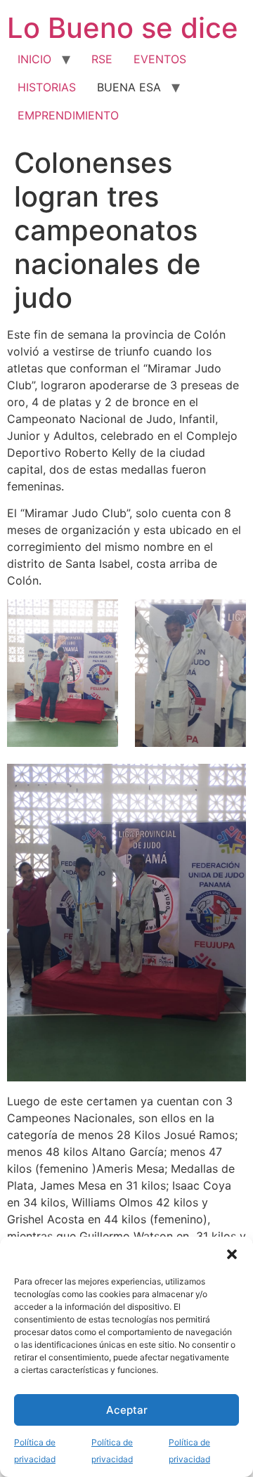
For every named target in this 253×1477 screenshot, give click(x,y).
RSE (101, 59)
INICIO (34, 59)
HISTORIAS (47, 87)
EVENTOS (160, 59)
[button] (232, 1254)
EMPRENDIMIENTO (68, 115)
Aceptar (127, 1410)
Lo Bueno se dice (122, 28)
